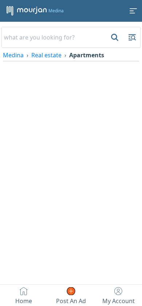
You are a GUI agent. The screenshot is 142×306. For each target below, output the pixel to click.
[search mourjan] (114, 37)
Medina (13, 55)
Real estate (46, 55)
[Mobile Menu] (133, 11)
